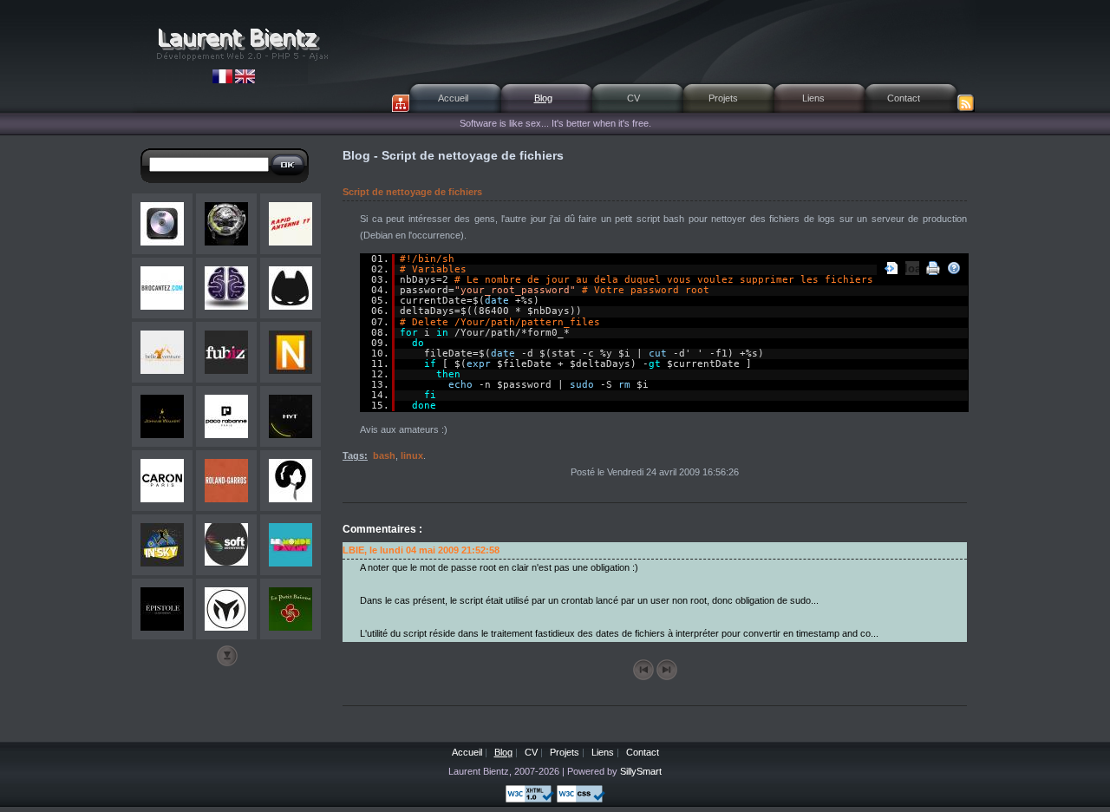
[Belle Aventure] (162, 352)
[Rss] (966, 103)
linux (412, 455)
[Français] (223, 80)
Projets (723, 98)
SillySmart (641, 771)
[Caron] (162, 480)
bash (384, 455)
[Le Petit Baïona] (290, 609)
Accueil (453, 98)
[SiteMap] (400, 103)
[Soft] (226, 544)
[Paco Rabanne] (226, 416)
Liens (813, 98)
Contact (903, 98)
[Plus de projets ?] (227, 655)
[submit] (288, 165)
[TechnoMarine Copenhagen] (226, 609)
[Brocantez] (162, 288)
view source (891, 268)
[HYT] (226, 223)
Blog (543, 98)
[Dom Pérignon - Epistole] (162, 609)
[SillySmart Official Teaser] (226, 288)
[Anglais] (245, 80)
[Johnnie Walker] (162, 416)
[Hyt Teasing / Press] (290, 416)
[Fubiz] (226, 352)
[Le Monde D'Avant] (290, 544)
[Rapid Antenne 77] (290, 223)
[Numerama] (290, 352)
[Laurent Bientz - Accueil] (241, 43)
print (933, 268)
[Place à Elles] (290, 480)
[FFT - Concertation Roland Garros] (226, 480)
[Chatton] (290, 288)
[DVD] (162, 223)
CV (633, 98)
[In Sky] (162, 544)
